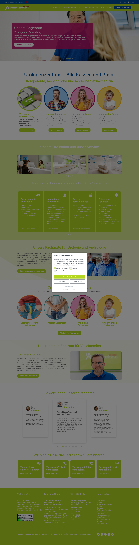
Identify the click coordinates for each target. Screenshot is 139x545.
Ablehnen (61, 281)
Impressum (65, 289)
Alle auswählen (69, 276)
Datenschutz (73, 289)
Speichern (77, 281)
